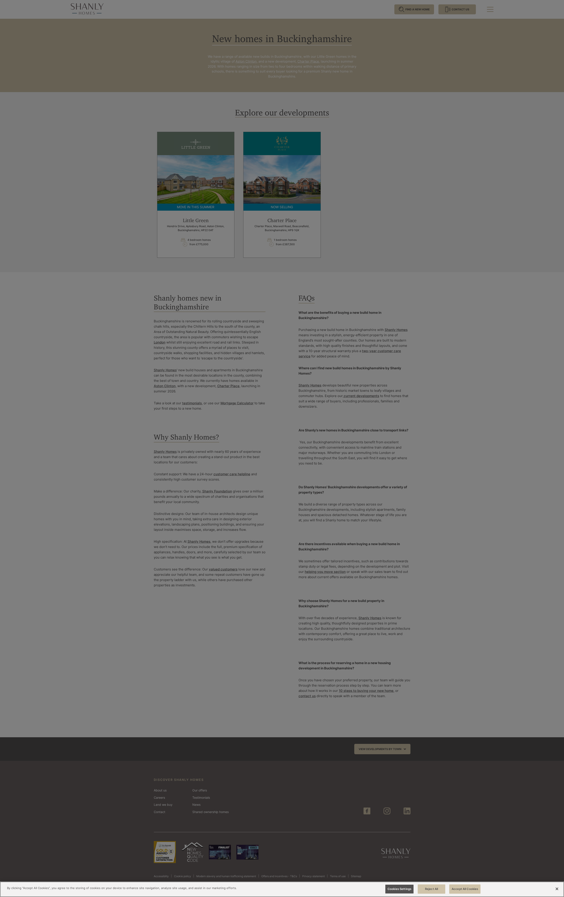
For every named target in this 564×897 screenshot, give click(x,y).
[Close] (557, 889)
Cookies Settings (399, 889)
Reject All (431, 889)
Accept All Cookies (465, 889)
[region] (282, 889)
